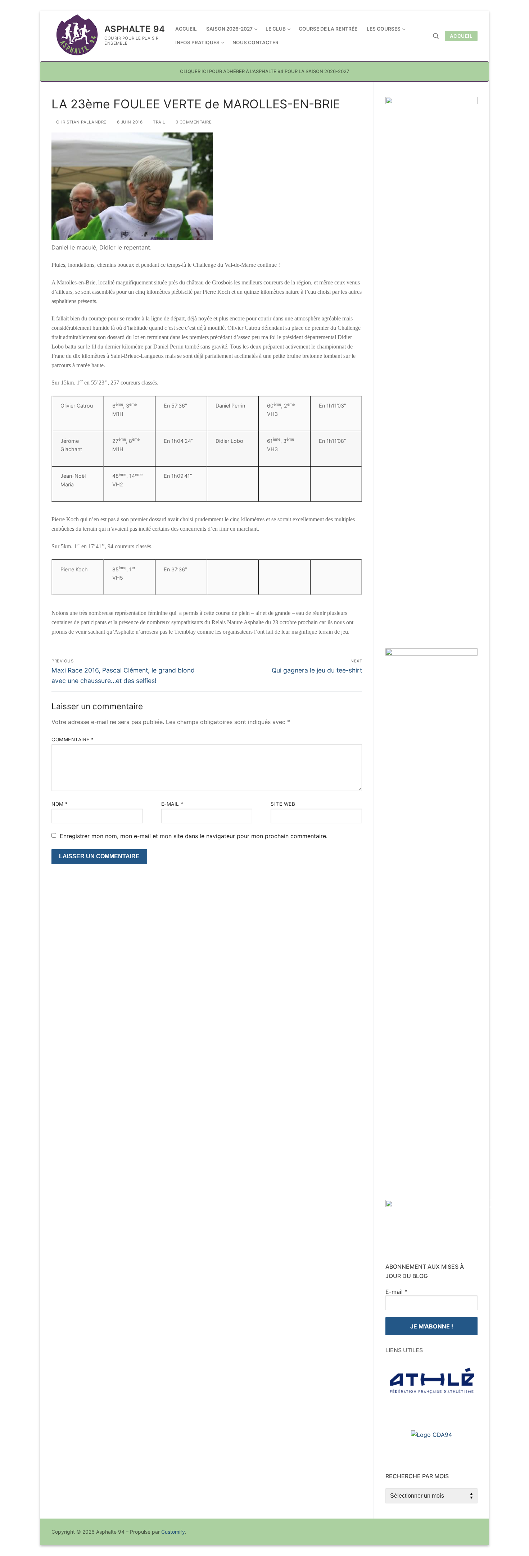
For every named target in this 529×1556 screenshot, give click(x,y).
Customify (173, 1532)
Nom (59, 804)
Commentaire (72, 739)
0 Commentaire (193, 122)
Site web (283, 804)
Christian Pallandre (81, 122)
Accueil (461, 36)
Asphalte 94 (134, 29)
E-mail (172, 804)
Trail (158, 122)
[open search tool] (436, 36)
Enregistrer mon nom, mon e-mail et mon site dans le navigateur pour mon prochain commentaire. (193, 836)
